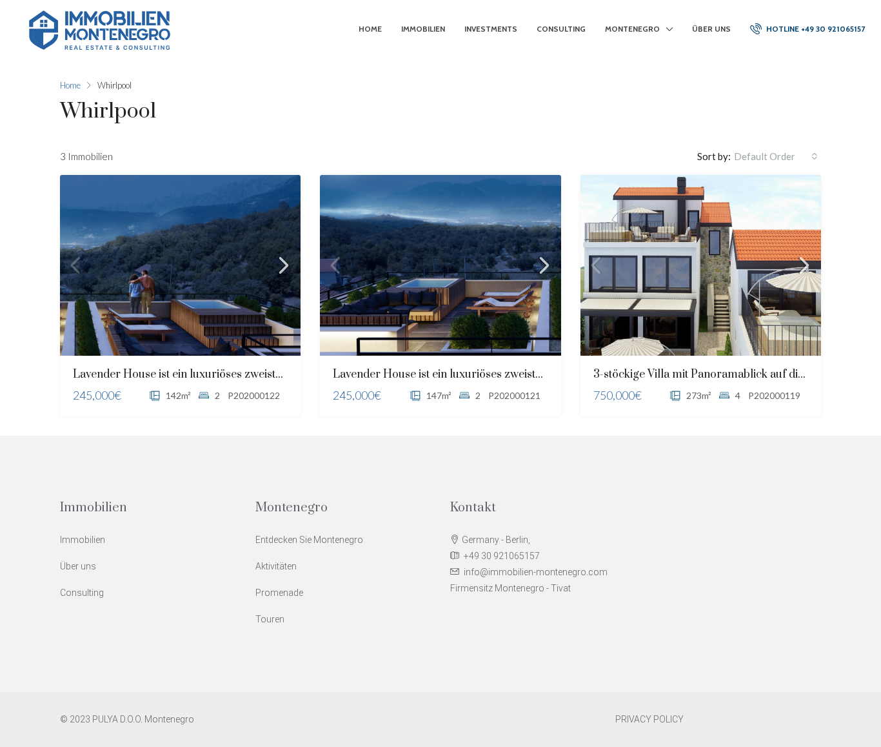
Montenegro (632, 29)
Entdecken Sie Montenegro (309, 540)
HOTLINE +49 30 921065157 (814, 29)
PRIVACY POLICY (649, 719)
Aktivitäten (276, 566)
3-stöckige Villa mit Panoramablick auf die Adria (713, 374)
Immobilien (423, 29)
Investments (490, 29)
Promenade (279, 593)
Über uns (711, 29)
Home (370, 29)
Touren (269, 619)
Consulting (561, 29)
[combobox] (776, 156)
